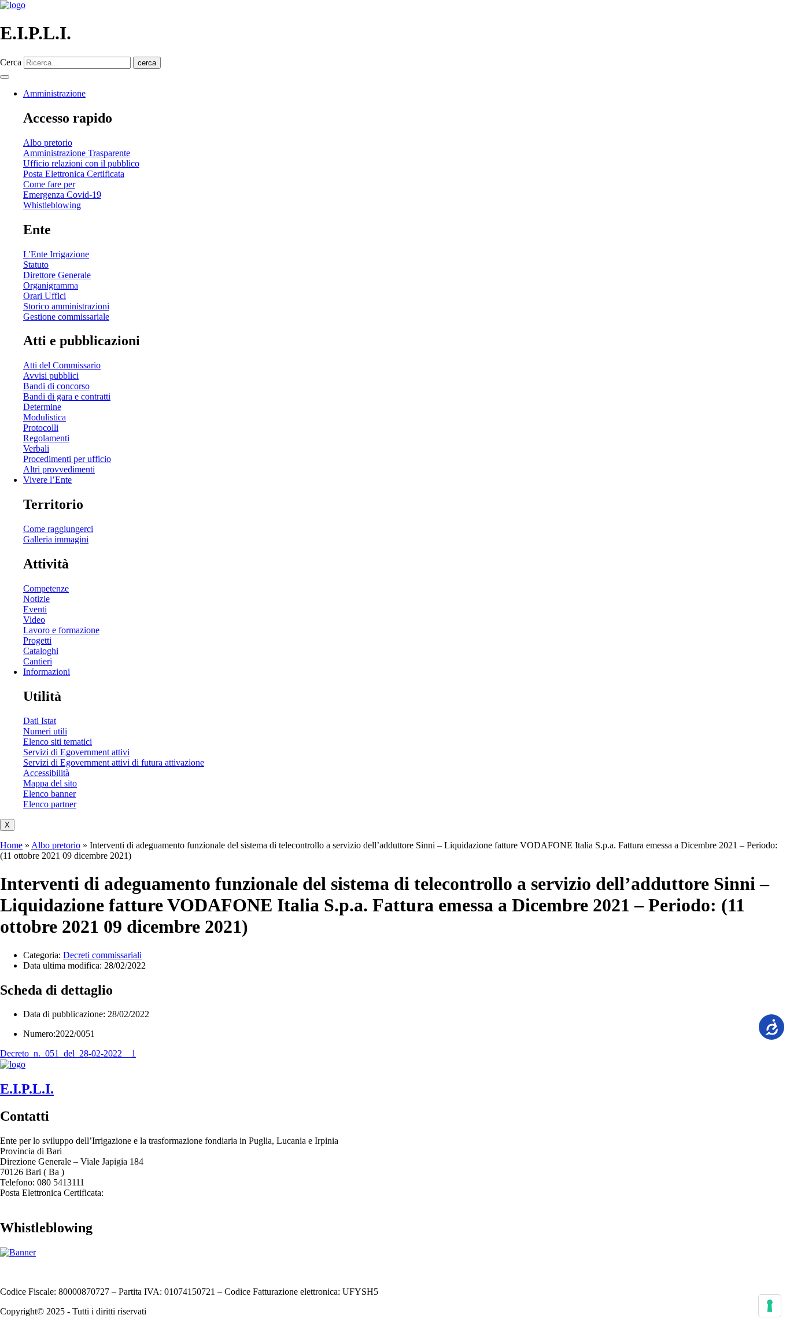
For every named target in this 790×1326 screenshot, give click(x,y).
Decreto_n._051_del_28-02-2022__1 (68, 1053)
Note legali (133, 1272)
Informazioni (46, 672)
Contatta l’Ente (27, 1272)
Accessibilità (84, 1272)
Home (11, 845)
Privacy (172, 1272)
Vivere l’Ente (47, 480)
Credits (265, 1272)
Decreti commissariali (102, 955)
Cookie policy (219, 1272)
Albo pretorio (55, 845)
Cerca (10, 62)
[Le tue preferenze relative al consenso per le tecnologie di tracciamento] (770, 1306)
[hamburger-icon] (4, 77)
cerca (147, 62)
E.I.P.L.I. (27, 1088)
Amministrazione (54, 93)
